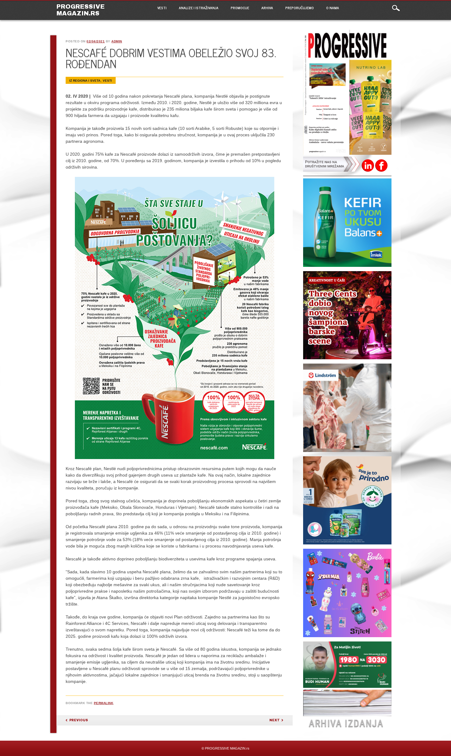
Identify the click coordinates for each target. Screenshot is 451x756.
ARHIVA (267, 8)
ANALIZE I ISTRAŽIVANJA (198, 8)
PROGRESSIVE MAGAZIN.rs (80, 10)
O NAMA (332, 8)
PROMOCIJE (240, 8)
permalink (104, 703)
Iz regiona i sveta (84, 80)
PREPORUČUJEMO (299, 8)
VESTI (162, 8)
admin (116, 41)
